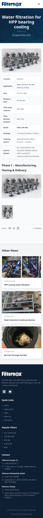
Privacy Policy (16, 514)
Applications (9, 409)
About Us (7, 416)
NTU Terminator (10, 433)
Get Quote (8, 420)
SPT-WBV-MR (9, 436)
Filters (6, 405)
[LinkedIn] (4, 391)
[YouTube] (10, 391)
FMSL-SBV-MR (22, 127)
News (6, 413)
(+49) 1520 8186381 (12, 477)
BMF (5, 447)
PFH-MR (7, 440)
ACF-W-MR (8, 444)
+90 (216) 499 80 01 (12, 490)
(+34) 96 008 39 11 (11, 463)
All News (38, 228)
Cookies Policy (26, 514)
